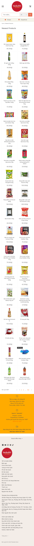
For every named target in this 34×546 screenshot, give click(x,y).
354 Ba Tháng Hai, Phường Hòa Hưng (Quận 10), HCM (16, 497)
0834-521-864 (17, 421)
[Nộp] (30, 14)
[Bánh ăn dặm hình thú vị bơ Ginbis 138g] (9, 114)
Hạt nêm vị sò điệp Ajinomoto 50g (25, 121)
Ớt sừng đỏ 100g (24, 319)
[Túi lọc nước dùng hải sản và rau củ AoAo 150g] (24, 331)
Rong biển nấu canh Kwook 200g (24, 181)
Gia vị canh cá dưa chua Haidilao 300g (25, 257)
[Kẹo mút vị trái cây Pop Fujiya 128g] (24, 75)
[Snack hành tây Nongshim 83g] (9, 174)
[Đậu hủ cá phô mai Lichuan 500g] (9, 231)
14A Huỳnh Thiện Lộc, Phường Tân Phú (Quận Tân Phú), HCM (17, 500)
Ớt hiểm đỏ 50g (9, 338)
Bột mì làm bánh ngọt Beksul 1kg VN (9, 299)
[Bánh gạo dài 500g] (24, 56)
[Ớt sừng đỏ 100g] (24, 313)
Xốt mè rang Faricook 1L (9, 320)
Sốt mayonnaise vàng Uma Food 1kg (9, 44)
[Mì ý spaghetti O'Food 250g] (9, 352)
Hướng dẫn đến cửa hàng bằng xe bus (12, 527)
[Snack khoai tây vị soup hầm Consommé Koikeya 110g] (24, 270)
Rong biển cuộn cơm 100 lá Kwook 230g (24, 200)
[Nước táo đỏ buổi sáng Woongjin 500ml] (24, 371)
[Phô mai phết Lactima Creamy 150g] (24, 352)
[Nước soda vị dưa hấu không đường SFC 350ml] (24, 154)
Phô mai (4, 482)
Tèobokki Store (14, 542)
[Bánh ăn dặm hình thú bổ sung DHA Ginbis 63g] (24, 94)
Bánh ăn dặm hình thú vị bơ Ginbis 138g (9, 121)
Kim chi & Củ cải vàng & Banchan (10, 480)
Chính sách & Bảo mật (8, 516)
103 (28, 390)
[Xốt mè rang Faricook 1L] (9, 313)
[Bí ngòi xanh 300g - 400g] (9, 56)
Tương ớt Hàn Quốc (7, 467)
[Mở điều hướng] (3, 6)
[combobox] (11, 14)
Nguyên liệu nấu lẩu (7, 491)
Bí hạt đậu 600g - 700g (9, 82)
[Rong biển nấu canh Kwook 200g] (24, 174)
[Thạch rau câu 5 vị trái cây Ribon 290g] (9, 94)
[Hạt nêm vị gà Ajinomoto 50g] (24, 133)
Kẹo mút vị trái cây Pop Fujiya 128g (24, 82)
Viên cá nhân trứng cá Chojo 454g (24, 219)
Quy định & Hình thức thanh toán (11, 521)
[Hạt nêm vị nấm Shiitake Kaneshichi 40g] (9, 133)
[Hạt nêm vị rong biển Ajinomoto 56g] (9, 154)
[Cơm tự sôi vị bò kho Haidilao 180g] (24, 231)
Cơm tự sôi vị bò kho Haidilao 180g (24, 238)
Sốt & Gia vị (5, 478)
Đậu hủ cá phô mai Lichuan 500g (9, 238)
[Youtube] (5, 445)
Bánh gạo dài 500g (25, 63)
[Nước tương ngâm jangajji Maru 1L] (24, 38)
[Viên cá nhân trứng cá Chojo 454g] (24, 212)
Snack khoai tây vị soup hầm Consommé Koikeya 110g (24, 279)
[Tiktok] (13, 445)
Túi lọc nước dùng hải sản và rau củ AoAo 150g (24, 339)
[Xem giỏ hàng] (30, 6)
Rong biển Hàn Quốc (7, 476)
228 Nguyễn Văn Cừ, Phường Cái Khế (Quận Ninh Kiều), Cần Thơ (17, 510)
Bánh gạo (4, 463)
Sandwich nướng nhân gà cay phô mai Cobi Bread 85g (24, 300)
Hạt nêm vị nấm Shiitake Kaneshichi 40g (9, 141)
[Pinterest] (10, 445)
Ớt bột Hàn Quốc (6, 469)
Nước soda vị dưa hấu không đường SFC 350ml (24, 162)
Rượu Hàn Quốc (6, 489)
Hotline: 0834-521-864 (8, 529)
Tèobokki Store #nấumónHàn (10, 495)
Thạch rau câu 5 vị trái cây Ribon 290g (9, 101)
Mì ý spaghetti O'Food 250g (9, 359)
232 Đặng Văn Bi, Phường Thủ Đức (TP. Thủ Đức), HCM (17, 507)
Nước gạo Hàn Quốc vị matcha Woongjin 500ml (9, 379)
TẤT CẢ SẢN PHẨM (7, 461)
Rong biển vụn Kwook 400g (9, 200)
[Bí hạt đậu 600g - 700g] (9, 75)
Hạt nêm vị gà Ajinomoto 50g (25, 140)
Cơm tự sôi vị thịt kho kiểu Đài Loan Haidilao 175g (9, 258)
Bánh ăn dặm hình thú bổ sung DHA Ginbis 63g (24, 102)
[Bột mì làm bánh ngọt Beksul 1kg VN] (9, 292)
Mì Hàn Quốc (5, 472)
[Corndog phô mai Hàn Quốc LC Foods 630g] (9, 270)
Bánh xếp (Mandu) (7, 485)
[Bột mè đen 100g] (9, 212)
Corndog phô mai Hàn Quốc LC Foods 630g (9, 278)
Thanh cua (4, 487)
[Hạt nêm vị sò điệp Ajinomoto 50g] (24, 114)
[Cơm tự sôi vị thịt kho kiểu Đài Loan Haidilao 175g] (9, 250)
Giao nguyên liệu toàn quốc (9, 513)
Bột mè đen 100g (9, 218)
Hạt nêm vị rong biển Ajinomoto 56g (9, 161)
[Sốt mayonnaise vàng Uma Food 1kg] (9, 38)
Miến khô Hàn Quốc (7, 474)
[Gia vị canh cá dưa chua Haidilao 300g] (24, 250)
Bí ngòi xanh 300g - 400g (9, 63)
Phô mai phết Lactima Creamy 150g (24, 359)
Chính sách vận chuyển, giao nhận (11, 525)
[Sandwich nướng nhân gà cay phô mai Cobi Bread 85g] (24, 292)
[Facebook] (3, 445)
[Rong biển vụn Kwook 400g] (9, 193)
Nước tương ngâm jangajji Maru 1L (24, 44)
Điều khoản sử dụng (7, 519)
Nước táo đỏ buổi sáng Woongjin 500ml (24, 378)
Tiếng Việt (4, 536)
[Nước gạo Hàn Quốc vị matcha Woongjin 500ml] (9, 371)
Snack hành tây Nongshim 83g (9, 181)
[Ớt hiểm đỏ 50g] (9, 331)
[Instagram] (8, 445)
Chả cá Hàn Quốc (6, 465)
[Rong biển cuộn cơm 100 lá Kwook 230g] (24, 193)
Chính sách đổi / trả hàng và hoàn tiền (12, 523)
